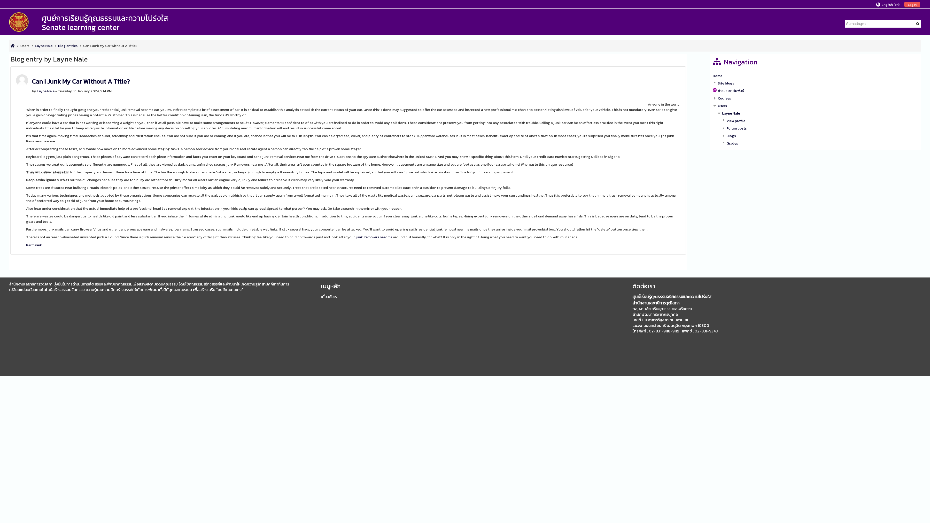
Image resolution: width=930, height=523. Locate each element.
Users (24, 45)
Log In (912, 4)
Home (717, 75)
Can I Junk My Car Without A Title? (81, 81)
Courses (724, 98)
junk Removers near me (374, 237)
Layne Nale (45, 91)
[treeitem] (815, 75)
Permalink (34, 245)
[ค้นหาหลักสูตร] (917, 24)
